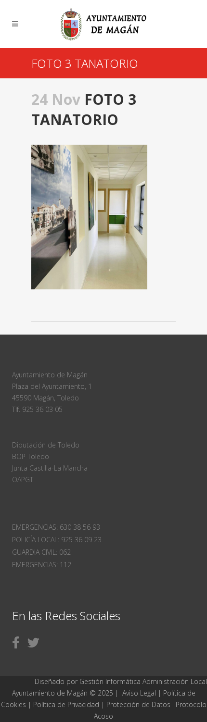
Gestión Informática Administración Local (143, 681)
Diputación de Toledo (45, 444)
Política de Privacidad (67, 704)
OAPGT (22, 479)
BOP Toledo (30, 456)
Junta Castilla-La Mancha (50, 468)
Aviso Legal (139, 692)
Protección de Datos (138, 704)
